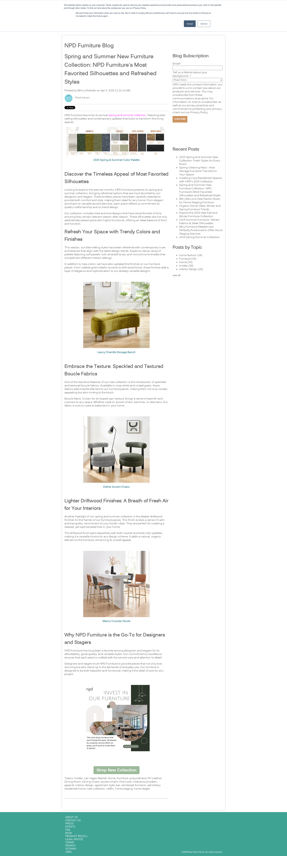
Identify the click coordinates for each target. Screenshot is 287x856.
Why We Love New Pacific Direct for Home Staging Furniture (199, 201)
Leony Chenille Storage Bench (116, 352)
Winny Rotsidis (86, 91)
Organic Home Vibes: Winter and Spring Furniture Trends (200, 208)
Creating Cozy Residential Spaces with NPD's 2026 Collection (200, 180)
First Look (125, 782)
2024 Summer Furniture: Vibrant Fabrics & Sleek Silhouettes (199, 221)
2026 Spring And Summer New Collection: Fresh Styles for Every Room (199, 160)
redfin (110, 789)
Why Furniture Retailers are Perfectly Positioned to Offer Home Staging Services (200, 230)
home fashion (190, 255)
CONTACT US (73, 820)
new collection (96, 789)
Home (111, 778)
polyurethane (138, 778)
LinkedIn (97, 98)
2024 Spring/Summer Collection (199, 237)
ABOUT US (71, 817)
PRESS (69, 824)
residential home (75, 789)
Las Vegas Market (95, 778)
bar (118, 785)
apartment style (104, 785)
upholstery (153, 785)
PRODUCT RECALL (76, 836)
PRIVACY (70, 846)
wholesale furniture (133, 785)
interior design (84, 785)
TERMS (69, 842)
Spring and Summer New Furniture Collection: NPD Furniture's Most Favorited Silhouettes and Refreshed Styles (200, 190)
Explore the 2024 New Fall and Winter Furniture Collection (198, 214)
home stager (142, 789)
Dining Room (72, 782)
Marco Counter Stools (116, 621)
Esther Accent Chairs (116, 487)
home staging (124, 789)
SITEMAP (70, 849)
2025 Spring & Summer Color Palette (116, 160)
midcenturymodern (145, 782)
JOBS (68, 852)
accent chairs (109, 782)
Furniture (122, 778)
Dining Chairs (91, 782)
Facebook (93, 98)
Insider (78, 778)
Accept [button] (190, 23)
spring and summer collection (127, 115)
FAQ (67, 830)
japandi (69, 785)
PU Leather (155, 778)
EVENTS (70, 827)
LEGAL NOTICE (74, 839)
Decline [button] (203, 23)
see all (177, 275)
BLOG (68, 833)
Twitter (102, 98)
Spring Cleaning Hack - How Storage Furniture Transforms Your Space (198, 171)
